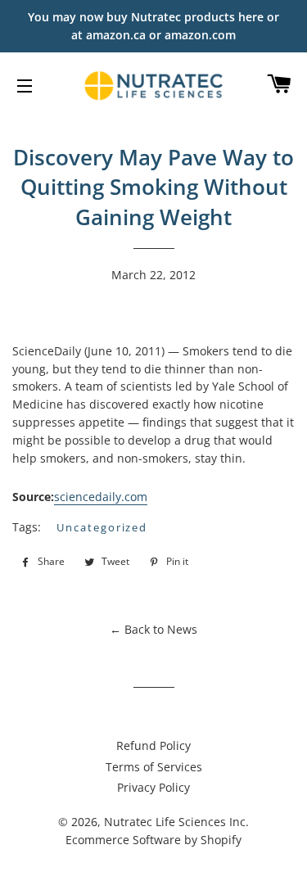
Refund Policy (153, 745)
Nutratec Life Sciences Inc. (176, 821)
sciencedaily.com (100, 496)
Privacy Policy (153, 787)
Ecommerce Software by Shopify (153, 839)
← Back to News (153, 629)
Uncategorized (101, 527)
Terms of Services (154, 767)
